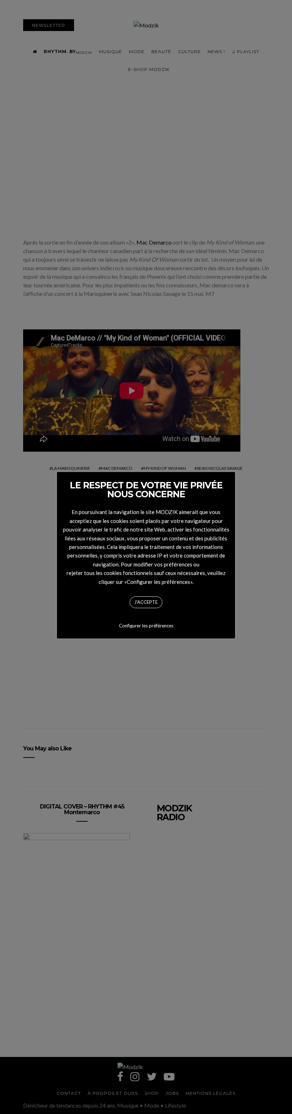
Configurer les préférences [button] (146, 625)
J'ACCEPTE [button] (146, 602)
